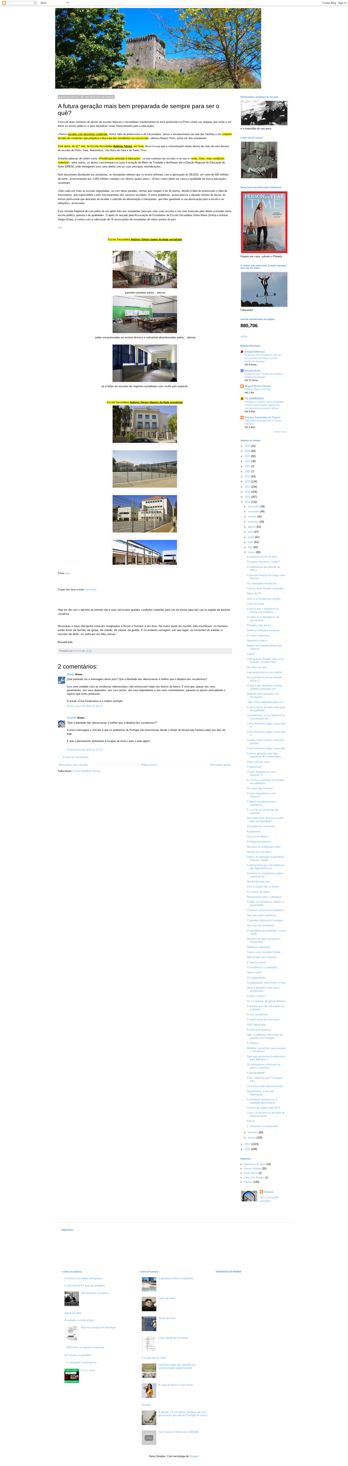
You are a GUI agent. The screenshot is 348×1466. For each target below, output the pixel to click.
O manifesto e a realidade (262, 967)
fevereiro (253, 1132)
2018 (248, 481)
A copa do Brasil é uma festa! (175, 1384)
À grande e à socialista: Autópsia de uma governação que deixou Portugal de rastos (182, 1414)
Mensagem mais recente (73, 764)
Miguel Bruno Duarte (257, 386)
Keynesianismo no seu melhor (264, 672)
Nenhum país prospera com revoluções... (263, 695)
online (243, 336)
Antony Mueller (252, 1168)
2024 (248, 450)
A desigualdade (256, 1072)
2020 (248, 471)
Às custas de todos (258, 891)
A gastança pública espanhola (175, 1278)
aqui (60, 227)
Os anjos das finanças (260, 788)
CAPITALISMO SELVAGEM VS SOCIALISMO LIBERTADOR (177, 1366)
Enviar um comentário (75, 757)
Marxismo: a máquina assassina (85, 1347)
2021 (248, 466)
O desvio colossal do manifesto (265, 910)
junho (251, 537)
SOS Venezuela (256, 1024)
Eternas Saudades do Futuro (262, 417)
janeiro (252, 1137)
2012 (248, 1149)
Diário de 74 (254, 593)
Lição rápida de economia (173, 1337)
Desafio (146, 1404)
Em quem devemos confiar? (263, 561)
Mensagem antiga (220, 764)
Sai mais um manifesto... (261, 925)
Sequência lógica (257, 640)
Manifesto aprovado (258, 947)
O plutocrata (254, 766)
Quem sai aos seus (258, 761)
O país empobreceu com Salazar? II (261, 773)
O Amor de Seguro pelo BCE (263, 1107)
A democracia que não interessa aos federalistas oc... (265, 867)
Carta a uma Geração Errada (263, 952)
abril (251, 547)
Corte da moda (255, 603)
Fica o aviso (88, 1370)
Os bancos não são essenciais (265, 1086)
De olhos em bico (257, 667)
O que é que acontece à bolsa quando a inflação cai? (264, 687)
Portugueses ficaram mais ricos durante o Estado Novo (265, 661)
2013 (248, 1144)
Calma (250, 653)
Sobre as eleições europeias (263, 630)
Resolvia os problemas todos (264, 846)
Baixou (251, 1120)
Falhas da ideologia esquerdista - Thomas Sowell (266, 858)
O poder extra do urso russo (263, 1019)
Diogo (70, 674)
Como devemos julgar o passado (266, 748)
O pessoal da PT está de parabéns (84, 1285)
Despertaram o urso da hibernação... (260, 1093)
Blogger (194, 1456)
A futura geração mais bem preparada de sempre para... (265, 755)
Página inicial (149, 764)
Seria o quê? (254, 972)
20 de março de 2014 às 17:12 (84, 749)
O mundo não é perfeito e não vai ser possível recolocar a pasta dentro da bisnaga (263, 358)
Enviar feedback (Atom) (86, 770)
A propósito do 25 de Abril (262, 556)
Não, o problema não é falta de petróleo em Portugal (265, 1036)
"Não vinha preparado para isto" (265, 702)
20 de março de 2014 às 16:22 (84, 706)
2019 (248, 476)
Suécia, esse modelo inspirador (265, 588)
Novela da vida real (258, 881)
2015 (248, 496)
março (252, 552)
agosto (252, 526)
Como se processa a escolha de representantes (266, 1114)
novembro (254, 511)
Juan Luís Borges (254, 1177)
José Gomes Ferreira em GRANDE (178, 1431)
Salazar (248, 1181)
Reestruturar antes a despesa (264, 896)
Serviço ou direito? (258, 836)
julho (251, 531)
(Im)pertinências (255, 351)
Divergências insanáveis (261, 826)
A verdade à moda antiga (78, 1320)
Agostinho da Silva (255, 1164)
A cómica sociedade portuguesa (83, 1278)
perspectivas (252, 370)
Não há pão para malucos (262, 957)
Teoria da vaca (166, 1318)
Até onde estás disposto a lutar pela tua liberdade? (265, 820)
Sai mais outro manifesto (261, 915)
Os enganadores (256, 977)
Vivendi (71, 717)
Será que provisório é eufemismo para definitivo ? (266, 1058)
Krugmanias (254, 831)
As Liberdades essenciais (262, 583)
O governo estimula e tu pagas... (266, 920)
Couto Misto (251, 1173)
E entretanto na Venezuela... (263, 1126)
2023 (248, 456)
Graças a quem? (256, 995)
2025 (248, 445)
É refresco (253, 1042)
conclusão (90, 589)
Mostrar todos (280, 432)
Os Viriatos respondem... (79, 1355)
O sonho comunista (258, 635)
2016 (248, 491)
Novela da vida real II (259, 851)
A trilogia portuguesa (259, 841)
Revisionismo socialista (95, 1293)
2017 (248, 486)
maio (251, 542)
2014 (248, 502)
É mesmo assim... (257, 962)
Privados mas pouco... (260, 625)
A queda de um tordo (154, 1357)
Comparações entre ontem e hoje (266, 982)
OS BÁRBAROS (254, 398)
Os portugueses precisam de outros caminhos (264, 1066)
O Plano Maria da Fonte (258, 389)
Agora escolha (72, 1312)
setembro (254, 521)
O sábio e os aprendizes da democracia (263, 619)
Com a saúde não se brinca (263, 886)
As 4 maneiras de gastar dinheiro (266, 1001)
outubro (252, 516)
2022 (248, 461)
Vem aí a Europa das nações (264, 598)
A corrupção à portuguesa (81, 1362)
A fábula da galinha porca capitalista (261, 803)
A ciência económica (259, 1029)
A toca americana (257, 1014)
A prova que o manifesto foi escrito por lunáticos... (263, 610)
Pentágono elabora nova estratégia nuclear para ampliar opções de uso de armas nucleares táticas (264, 405)
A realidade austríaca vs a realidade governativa (262, 1101)
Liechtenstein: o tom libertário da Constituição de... (266, 717)
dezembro (254, 506)
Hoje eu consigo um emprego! (98, 1327)
